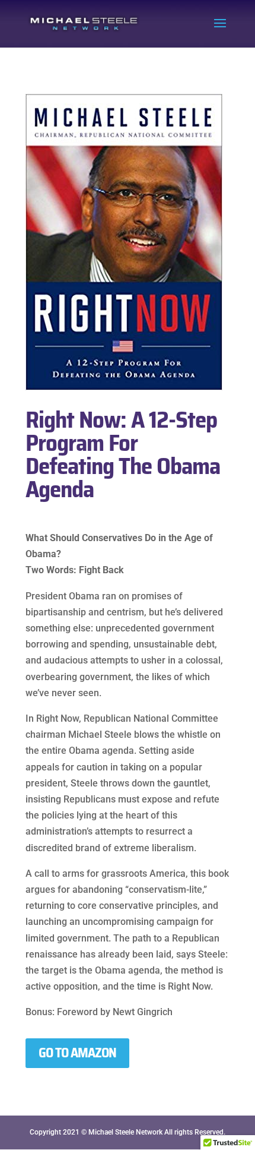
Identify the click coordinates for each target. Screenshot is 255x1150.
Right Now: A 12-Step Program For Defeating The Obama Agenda (123, 454)
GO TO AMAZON (77, 1052)
